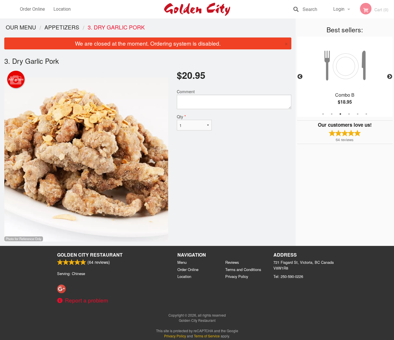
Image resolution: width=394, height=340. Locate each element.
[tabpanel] (345, 76)
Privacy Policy (236, 276)
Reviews (232, 262)
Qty (181, 116)
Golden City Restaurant (90, 254)
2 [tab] (332, 114)
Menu (182, 262)
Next (390, 77)
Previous (300, 77)
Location (62, 9)
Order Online (32, 9)
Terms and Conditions (243, 269)
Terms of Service (207, 335)
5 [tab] (358, 114)
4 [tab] (349, 114)
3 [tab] (340, 114)
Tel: (288, 276)
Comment (186, 91)
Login (338, 9)
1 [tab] (323, 114)
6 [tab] (366, 114)
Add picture (16, 79)
